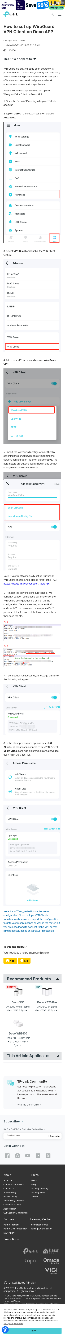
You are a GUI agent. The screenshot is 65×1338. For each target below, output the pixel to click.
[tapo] (30, 1261)
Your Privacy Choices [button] (13, 1200)
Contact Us (8, 1188)
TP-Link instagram (17, 1155)
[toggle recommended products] (56, 979)
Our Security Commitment (15, 1212)
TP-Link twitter (48, 1155)
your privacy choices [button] (13, 1323)
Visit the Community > (29, 1104)
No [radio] (26, 960)
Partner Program (11, 1224)
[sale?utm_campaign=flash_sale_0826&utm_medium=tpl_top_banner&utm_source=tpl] (32, 5)
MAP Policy (8, 1233)
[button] (34, 60)
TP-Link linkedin (38, 1155)
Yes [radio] (12, 960)
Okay (32, 1330)
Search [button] (52, 12)
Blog (33, 1184)
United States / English (22, 1282)
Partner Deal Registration (15, 1228)
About (7, 1175)
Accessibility (9, 1208)
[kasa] (51, 1251)
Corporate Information (13, 1184)
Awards (34, 1196)
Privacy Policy (10, 1196)
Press (34, 1175)
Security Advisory (39, 1188)
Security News (38, 1192)
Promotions (11, 1239)
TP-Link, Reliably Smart (10, 13)
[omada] (51, 1261)
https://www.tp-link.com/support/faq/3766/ (26, 583)
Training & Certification (41, 1228)
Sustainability (9, 1192)
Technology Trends (39, 1224)
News (34, 1180)
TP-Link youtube (28, 1155)
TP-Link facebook (7, 1155)
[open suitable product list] (56, 1056)
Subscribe (55, 1136)
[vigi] (51, 1271)
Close (62, 5)
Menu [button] (60, 12)
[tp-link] (30, 1251)
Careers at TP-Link (12, 1204)
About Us (7, 1180)
